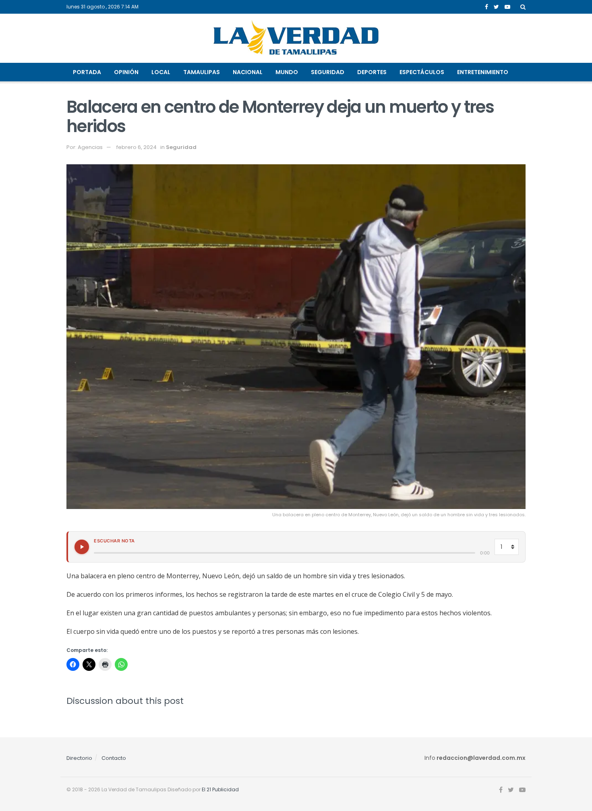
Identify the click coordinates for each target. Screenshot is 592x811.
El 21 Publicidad (220, 789)
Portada (87, 72)
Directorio (79, 758)
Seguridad (327, 72)
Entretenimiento (482, 72)
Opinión (126, 72)
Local (160, 72)
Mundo (286, 72)
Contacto (113, 758)
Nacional (248, 72)
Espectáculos (421, 72)
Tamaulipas (201, 72)
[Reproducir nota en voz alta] (82, 547)
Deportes (372, 72)
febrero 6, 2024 (136, 147)
